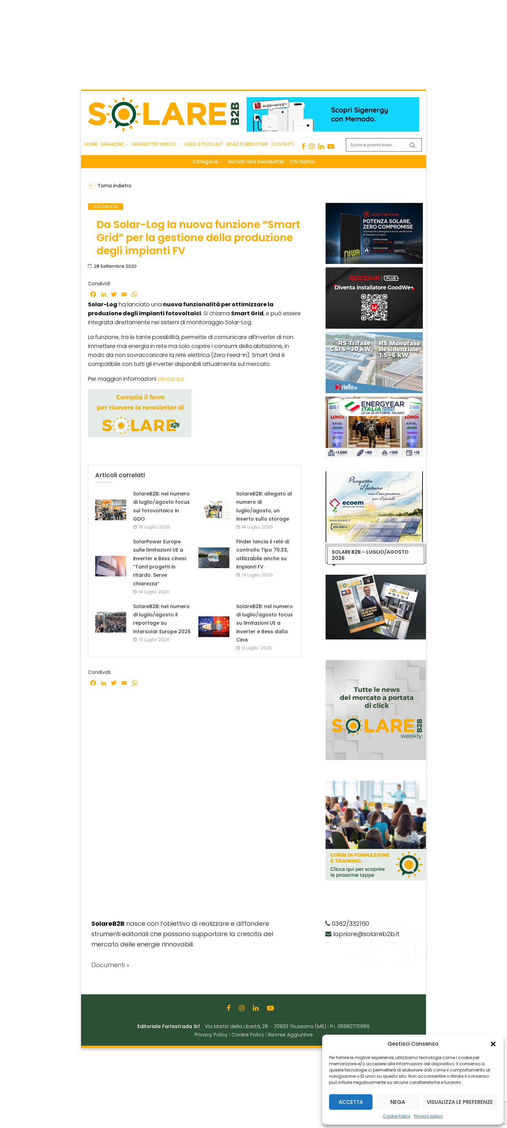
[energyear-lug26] (374, 400)
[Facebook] (303, 146)
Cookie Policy (396, 1116)
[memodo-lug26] (333, 100)
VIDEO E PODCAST (203, 144)
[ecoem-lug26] (374, 474)
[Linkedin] (321, 146)
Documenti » (110, 965)
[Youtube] (330, 146)
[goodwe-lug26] (374, 270)
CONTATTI (282, 144)
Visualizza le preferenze (460, 1102)
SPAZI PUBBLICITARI (247, 144)
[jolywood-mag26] (374, 206)
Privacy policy (428, 1116)
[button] (493, 1043)
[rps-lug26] (374, 335)
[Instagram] (312, 146)
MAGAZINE (112, 144)
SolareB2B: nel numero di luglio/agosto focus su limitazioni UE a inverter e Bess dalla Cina (264, 623)
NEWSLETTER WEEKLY (154, 144)
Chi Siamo (302, 161)
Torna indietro (114, 185)
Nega (397, 1102)
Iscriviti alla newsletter (256, 161)
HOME (91, 144)
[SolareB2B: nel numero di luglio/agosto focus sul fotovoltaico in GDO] (110, 510)
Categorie (205, 161)
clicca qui (170, 379)
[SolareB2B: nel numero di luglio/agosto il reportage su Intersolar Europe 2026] (110, 622)
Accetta (351, 1102)
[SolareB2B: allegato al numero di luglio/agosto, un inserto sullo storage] (213, 510)
